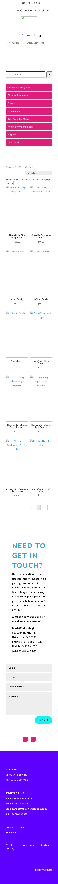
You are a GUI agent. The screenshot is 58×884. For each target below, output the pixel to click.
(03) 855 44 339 (32, 3)
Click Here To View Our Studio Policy (27, 847)
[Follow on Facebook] (25, 739)
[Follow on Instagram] (33, 739)
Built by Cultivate (43, 869)
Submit (43, 720)
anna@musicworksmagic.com (32, 10)
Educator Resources (22, 42)
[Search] (49, 74)
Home (8, 42)
